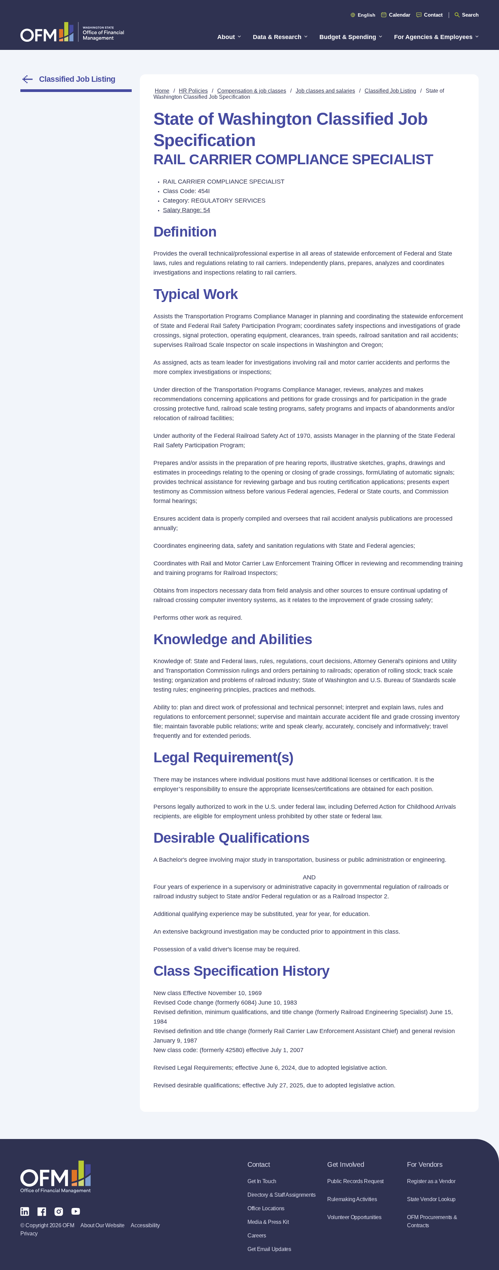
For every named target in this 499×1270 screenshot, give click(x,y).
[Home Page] (55, 1176)
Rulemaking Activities (352, 1199)
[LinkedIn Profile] (24, 1211)
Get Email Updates (269, 1249)
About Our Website (102, 1225)
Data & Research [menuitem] (277, 37)
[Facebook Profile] (41, 1211)
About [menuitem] (226, 37)
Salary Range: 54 (186, 210)
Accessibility (145, 1225)
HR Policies (193, 91)
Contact (433, 15)
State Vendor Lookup (431, 1199)
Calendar (399, 15)
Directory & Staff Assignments (281, 1195)
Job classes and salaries (325, 91)
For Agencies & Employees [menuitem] (433, 37)
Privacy (29, 1233)
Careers (256, 1235)
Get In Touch (261, 1181)
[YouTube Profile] (75, 1211)
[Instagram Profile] (58, 1211)
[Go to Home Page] (72, 32)
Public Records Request (355, 1181)
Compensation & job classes (251, 91)
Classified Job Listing (77, 79)
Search (470, 15)
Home (162, 91)
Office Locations (265, 1208)
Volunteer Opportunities (354, 1217)
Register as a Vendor (431, 1181)
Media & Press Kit (268, 1222)
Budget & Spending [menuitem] (347, 37)
